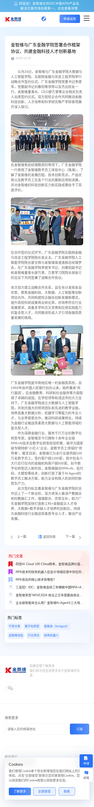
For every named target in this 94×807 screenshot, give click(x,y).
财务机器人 (51, 635)
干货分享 (14, 626)
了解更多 (19, 791)
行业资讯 (33, 635)
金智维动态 (16, 635)
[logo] (13, 19)
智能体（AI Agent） (56, 626)
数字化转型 (32, 626)
